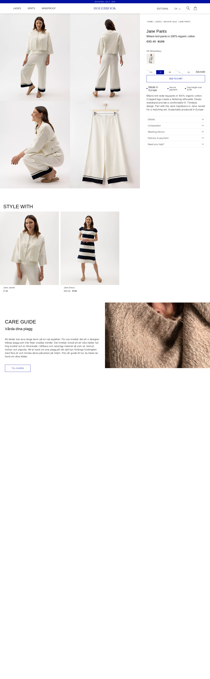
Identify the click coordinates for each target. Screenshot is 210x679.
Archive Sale (170, 21)
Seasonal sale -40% (105, 2)
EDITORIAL (163, 8)
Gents (31, 8)
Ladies (17, 8)
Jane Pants (184, 21)
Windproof (49, 8)
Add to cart (175, 79)
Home (150, 21)
